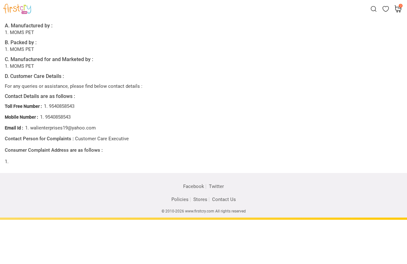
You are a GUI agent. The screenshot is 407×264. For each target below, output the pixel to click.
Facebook (193, 186)
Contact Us (224, 199)
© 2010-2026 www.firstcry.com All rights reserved (204, 211)
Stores (200, 199)
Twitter (216, 186)
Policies (180, 199)
